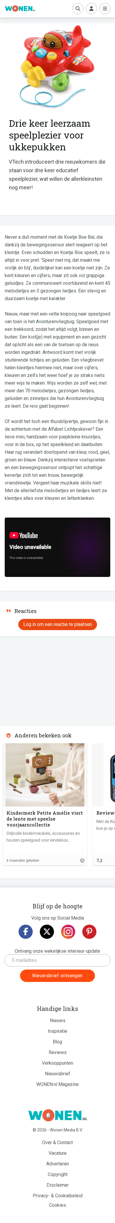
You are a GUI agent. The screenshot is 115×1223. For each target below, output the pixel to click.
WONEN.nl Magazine (57, 1084)
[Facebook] (26, 932)
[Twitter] (47, 932)
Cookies (57, 1205)
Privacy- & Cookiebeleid (58, 1195)
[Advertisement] (44, 679)
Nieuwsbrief (57, 1073)
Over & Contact (57, 1142)
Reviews (58, 1052)
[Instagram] (68, 932)
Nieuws (57, 1020)
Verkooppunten (57, 1063)
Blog (57, 1042)
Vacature (58, 1153)
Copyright (58, 1174)
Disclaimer (58, 1185)
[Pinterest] (89, 932)
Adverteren (57, 1164)
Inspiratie (57, 1031)
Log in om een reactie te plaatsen (57, 624)
